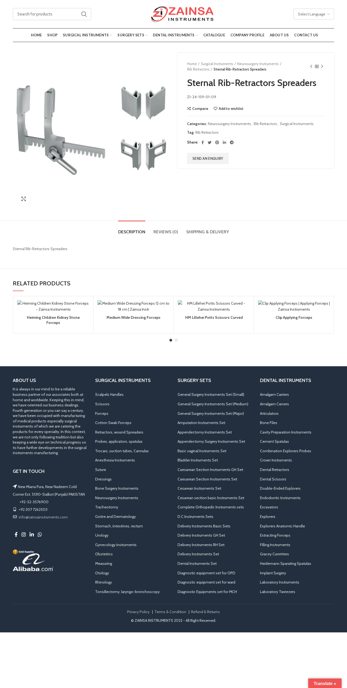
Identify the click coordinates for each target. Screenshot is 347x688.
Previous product (311, 66)
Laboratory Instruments (279, 582)
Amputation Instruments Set (201, 422)
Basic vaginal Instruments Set (202, 450)
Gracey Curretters (274, 554)
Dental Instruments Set (197, 563)
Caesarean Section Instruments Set (207, 479)
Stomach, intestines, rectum (119, 526)
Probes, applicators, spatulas (119, 441)
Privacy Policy (138, 611)
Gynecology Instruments (116, 544)
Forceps (101, 413)
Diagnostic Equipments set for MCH (207, 591)
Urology (101, 535)
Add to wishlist (231, 108)
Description (131, 231)
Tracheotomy (106, 507)
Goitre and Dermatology (115, 516)
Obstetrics (104, 554)
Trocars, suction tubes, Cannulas (122, 450)
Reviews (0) (165, 231)
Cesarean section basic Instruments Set (211, 497)
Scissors (102, 404)
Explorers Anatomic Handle (282, 526)
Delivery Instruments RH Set (201, 544)
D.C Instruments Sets (195, 516)
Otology (102, 573)
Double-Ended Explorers (280, 488)
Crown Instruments (276, 460)
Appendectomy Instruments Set (205, 432)
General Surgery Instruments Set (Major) (211, 413)
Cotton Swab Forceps (113, 422)
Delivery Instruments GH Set (201, 535)
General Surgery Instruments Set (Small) (211, 394)
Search (84, 14)
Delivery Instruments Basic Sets (204, 526)
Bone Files (268, 422)
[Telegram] (232, 142)
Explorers (267, 516)
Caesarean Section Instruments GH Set (210, 469)
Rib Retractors (198, 69)
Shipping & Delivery (207, 231)
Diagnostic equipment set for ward (206, 582)
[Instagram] (24, 534)
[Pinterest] (217, 142)
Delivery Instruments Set (198, 554)
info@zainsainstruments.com (43, 517)
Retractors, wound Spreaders (119, 432)
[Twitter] (209, 142)
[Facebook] (203, 142)
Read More (85, 321)
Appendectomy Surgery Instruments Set (211, 441)
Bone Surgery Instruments (117, 488)
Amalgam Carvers (274, 404)
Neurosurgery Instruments (258, 64)
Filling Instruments (275, 544)
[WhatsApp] (40, 534)
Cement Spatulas (274, 441)
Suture (100, 469)
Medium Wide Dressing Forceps (133, 317)
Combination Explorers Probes (285, 450)
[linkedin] (224, 142)
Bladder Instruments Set (198, 460)
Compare (200, 108)
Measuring (103, 563)
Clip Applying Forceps (294, 317)
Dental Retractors (274, 469)
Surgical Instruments (217, 64)
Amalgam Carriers (274, 394)
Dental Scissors (273, 479)
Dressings (103, 479)
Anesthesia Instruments (115, 460)
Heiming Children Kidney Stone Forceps (53, 320)
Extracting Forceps (275, 535)
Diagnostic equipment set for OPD (206, 573)
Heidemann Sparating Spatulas (285, 563)
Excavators (269, 507)
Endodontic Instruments (280, 497)
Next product (322, 66)
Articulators (269, 413)
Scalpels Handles (109, 394)
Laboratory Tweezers (277, 591)
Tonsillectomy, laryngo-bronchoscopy (127, 591)
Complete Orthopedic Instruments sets (211, 507)
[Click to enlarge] (23, 199)
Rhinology (103, 582)
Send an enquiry (207, 158)
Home (192, 64)
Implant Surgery (273, 573)
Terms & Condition (170, 611)
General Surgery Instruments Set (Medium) (213, 404)
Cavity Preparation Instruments (285, 432)
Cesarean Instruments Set (199, 488)
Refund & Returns (205, 611)
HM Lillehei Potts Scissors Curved (214, 317)
